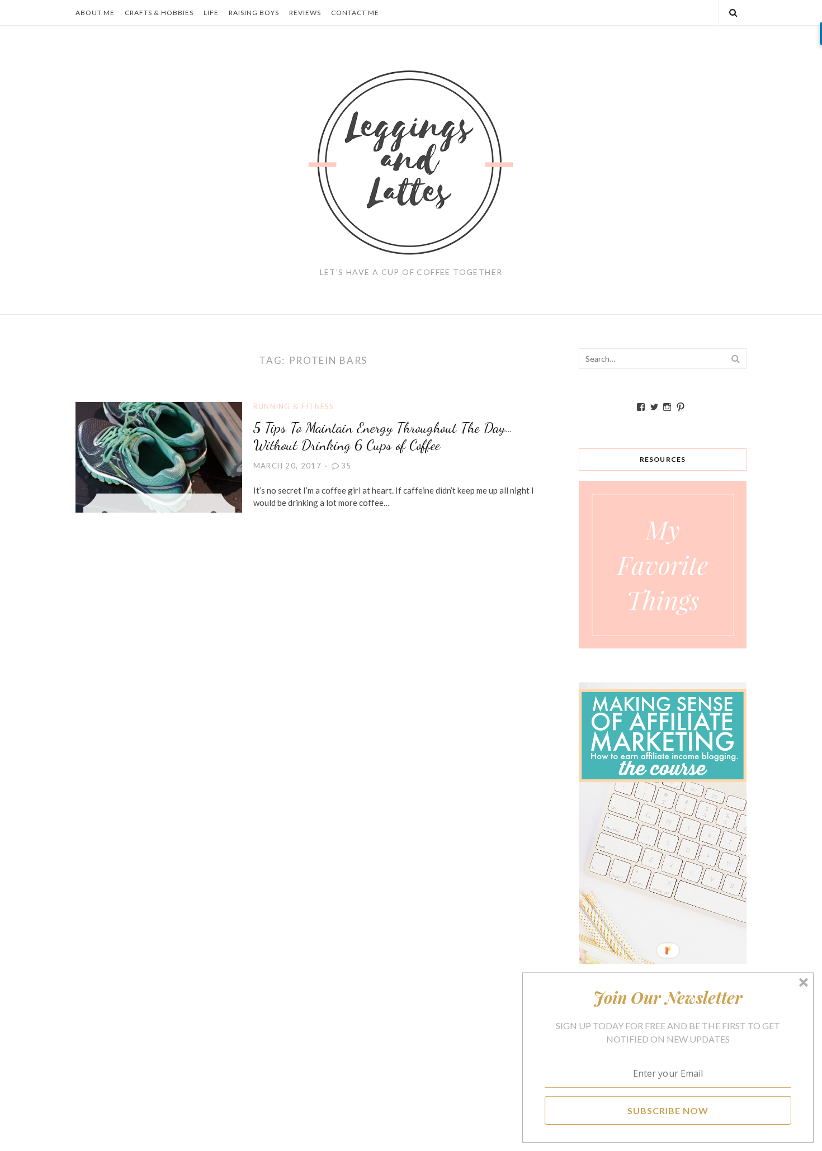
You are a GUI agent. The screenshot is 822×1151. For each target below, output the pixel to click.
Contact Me (355, 12)
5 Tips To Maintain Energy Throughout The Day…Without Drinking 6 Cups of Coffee (383, 436)
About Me (95, 12)
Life (211, 12)
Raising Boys (254, 12)
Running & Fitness (293, 406)
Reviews (305, 12)
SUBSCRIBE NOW (667, 1110)
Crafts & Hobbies (159, 12)
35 (346, 465)
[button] (668, 997)
